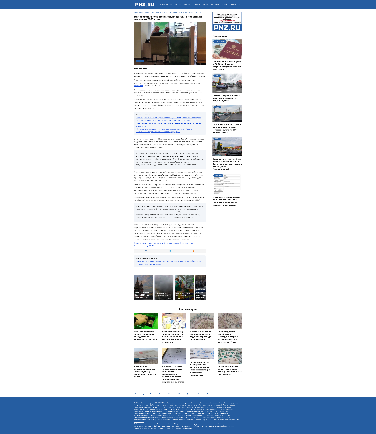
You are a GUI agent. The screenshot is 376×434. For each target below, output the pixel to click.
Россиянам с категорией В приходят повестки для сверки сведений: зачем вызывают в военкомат (226, 201)
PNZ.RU (136, 12)
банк (137, 243)
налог (193, 243)
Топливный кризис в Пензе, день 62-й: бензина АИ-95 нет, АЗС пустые (226, 98)
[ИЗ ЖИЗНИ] (227, 193)
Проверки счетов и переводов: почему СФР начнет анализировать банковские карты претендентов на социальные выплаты (173, 374)
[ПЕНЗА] (227, 92)
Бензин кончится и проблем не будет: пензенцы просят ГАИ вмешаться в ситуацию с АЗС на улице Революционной (227, 164)
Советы (225, 4)
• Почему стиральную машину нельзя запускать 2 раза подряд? (163, 120)
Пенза (233, 4)
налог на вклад (141, 246)
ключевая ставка (172, 243)
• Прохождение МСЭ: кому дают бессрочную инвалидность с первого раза (168, 118)
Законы (187, 4)
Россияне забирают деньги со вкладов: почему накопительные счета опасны (230, 370)
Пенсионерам (166, 4)
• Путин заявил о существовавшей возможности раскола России (164, 129)
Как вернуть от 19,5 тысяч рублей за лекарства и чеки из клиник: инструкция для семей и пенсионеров (200, 368)
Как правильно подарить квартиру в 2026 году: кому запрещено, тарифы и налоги (145, 371)
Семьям (196, 4)
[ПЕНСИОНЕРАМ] (227, 57)
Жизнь (205, 4)
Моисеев (184, 243)
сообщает (138, 86)
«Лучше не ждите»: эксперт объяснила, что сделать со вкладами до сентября (145, 336)
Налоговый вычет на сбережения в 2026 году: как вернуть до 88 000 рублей (200, 336)
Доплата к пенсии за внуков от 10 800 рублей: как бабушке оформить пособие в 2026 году (226, 65)
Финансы (215, 4)
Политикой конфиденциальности (208, 426)
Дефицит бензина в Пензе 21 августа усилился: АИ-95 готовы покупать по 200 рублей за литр (227, 129)
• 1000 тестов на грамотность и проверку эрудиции (158, 132)
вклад (144, 243)
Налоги (178, 4)
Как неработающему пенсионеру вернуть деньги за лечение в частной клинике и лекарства (172, 337)
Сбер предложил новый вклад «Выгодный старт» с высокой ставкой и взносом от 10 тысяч (228, 337)
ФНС (152, 246)
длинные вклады (156, 243)
